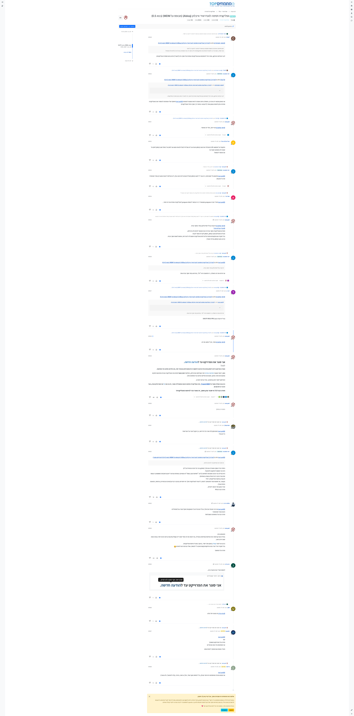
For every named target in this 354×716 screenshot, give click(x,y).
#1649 (150, 37)
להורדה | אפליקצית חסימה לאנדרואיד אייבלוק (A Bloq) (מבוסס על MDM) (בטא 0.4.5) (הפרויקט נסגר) (183, 457)
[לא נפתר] (351, 9)
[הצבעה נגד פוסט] (150, 64)
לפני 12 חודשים (219, 37)
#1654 (150, 196)
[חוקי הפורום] (351, 2)
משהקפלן (227, 425)
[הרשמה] (2, 5)
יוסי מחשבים (226, 74)
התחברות (224, 710)
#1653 (150, 170)
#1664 (150, 528)
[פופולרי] (351, 5)
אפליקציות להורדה (224, 20)
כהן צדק (227, 564)
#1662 (150, 451)
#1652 (150, 141)
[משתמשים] (351, 13)
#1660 (150, 403)
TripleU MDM (205, 384)
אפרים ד (227, 196)
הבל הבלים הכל (225, 141)
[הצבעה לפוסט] (156, 64)
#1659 (150, 356)
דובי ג (228, 291)
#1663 (150, 503)
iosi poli (227, 121)
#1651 (149, 121)
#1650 (150, 74)
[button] (351, 710)
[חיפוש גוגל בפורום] (351, 16)
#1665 (150, 564)
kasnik (228, 631)
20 (153, 558)
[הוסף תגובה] (159, 63)
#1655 (150, 220)
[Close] (149, 696)
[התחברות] (2, 2)
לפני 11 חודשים (210, 74)
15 (153, 497)
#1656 (150, 256)
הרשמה (231, 710)
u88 (228, 607)
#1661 (149, 425)
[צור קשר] (351, 20)
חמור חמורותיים (222, 34)
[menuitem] (2, 2)
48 (153, 397)
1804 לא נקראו (127, 52)
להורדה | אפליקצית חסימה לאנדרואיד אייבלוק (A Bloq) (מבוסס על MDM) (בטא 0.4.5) (184, 43)
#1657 (150, 291)
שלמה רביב (227, 503)
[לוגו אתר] (222, 4)
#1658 (150, 336)
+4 (121, 18)
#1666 (150, 607)
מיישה (228, 666)
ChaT (228, 37)
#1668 (150, 666)
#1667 (150, 631)
